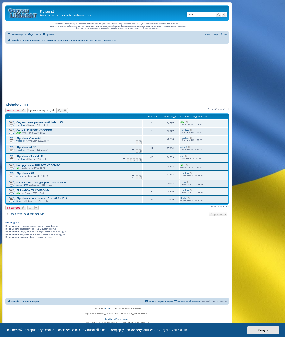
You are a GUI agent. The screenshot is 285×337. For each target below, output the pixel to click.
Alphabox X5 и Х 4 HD (29, 156)
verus (183, 182)
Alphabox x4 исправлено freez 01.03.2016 (41, 198)
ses (182, 156)
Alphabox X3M (25, 173)
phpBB (107, 308)
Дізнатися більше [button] (175, 330)
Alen (182, 122)
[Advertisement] (117, 73)
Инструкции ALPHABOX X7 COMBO (38, 165)
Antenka (20, 176)
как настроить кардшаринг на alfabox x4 (41, 182)
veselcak (20, 125)
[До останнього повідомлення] (187, 122)
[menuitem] (34, 34)
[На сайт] (23, 12)
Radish (19, 201)
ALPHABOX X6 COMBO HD (32, 190)
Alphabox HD (16, 105)
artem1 (183, 147)
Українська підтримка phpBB (134, 314)
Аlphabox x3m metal (28, 138)
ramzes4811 (22, 185)
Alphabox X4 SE (26, 147)
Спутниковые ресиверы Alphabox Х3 (39, 122)
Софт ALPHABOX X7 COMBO (34, 130)
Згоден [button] (263, 330)
